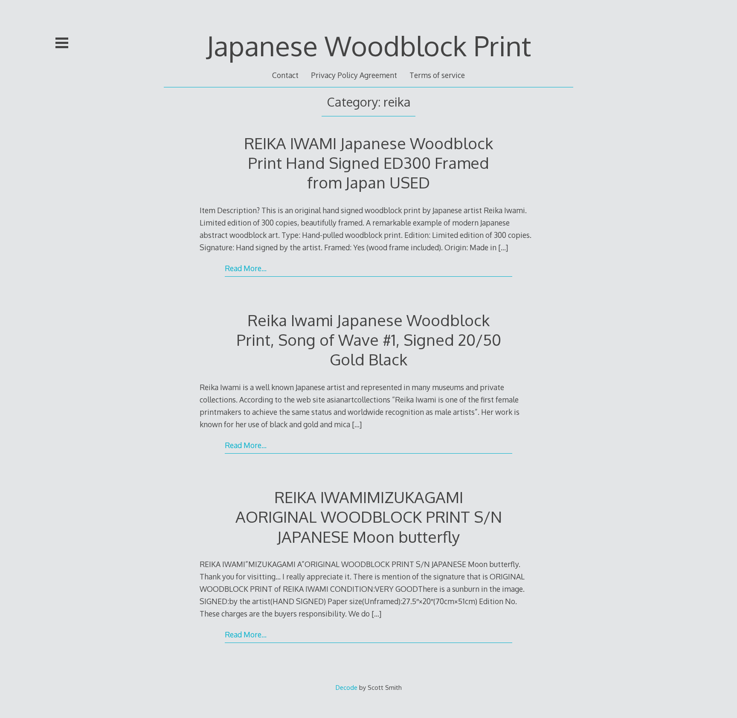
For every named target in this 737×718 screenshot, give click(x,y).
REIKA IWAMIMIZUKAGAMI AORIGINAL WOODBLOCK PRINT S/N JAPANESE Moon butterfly (368, 516)
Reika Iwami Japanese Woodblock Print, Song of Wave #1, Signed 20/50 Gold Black (368, 339)
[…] (503, 247)
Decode (346, 687)
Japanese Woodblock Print (368, 45)
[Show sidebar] (61, 42)
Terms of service (437, 75)
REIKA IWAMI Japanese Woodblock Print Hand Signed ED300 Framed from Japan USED (368, 162)
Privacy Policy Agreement (354, 75)
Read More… (246, 268)
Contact (285, 75)
